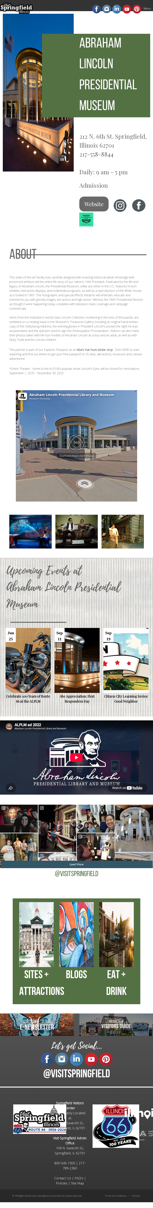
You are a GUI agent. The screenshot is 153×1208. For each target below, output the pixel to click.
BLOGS (76, 975)
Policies (61, 1183)
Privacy (136, 1195)
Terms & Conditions (116, 1195)
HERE (125, 350)
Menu (147, 8)
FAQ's (79, 1178)
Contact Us (62, 1178)
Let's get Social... (76, 1046)
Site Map (77, 1183)
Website (94, 204)
